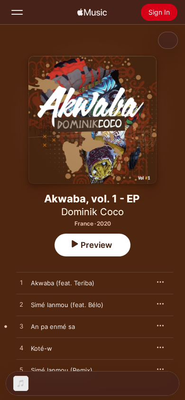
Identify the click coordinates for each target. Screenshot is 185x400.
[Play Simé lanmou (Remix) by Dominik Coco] (21, 370)
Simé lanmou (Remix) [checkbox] (61, 370)
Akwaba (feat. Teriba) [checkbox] (62, 283)
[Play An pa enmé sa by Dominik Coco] (21, 326)
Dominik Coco (92, 212)
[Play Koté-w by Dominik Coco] (21, 348)
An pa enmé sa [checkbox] (53, 326)
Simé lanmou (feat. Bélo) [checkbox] (67, 305)
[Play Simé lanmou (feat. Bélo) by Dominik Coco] (21, 304)
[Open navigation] (17, 12)
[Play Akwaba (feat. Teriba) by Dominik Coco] (21, 283)
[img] (92, 12)
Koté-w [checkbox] (41, 348)
